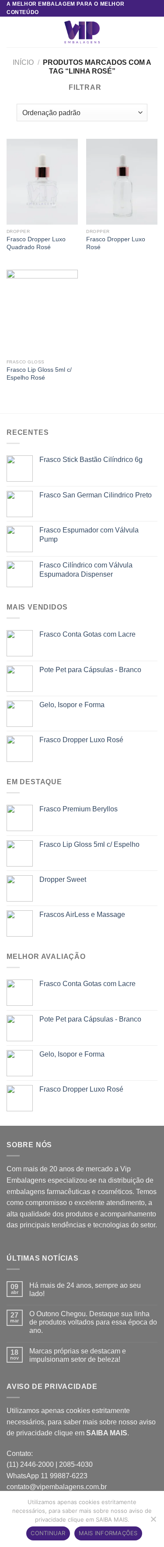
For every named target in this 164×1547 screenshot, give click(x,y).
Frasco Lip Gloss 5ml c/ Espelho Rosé (39, 373)
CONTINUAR (48, 1532)
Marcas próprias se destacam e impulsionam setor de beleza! (77, 1355)
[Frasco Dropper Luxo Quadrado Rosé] (42, 181)
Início (23, 62)
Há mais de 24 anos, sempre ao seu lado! (85, 1289)
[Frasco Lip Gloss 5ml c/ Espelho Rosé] (42, 312)
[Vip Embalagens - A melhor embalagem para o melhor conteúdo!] (82, 32)
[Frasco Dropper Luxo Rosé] (121, 181)
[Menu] (12, 32)
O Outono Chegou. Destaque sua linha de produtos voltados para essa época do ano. (93, 1322)
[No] (153, 1522)
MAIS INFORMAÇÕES (108, 1532)
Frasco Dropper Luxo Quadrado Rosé (36, 243)
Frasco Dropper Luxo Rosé (115, 243)
